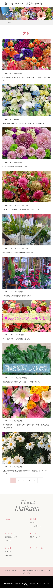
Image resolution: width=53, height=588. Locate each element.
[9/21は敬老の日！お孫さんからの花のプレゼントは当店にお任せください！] (26, 55)
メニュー (33, 533)
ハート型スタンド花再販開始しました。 (16, 339)
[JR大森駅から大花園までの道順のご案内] (26, 273)
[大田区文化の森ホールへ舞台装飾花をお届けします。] (26, 187)
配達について (10, 533)
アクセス (32, 523)
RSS (33, 579)
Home (7, 519)
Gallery (16, 119)
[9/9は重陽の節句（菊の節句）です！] (26, 143)
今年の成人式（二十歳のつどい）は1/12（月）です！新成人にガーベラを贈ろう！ (26, 426)
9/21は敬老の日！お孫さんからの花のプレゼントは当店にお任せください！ (26, 78)
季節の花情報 (18, 73)
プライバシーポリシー (38, 548)
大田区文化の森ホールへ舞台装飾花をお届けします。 (21, 209)
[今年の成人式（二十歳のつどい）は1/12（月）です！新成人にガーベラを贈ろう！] (26, 402)
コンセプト (34, 519)
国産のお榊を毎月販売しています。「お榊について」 (21, 382)
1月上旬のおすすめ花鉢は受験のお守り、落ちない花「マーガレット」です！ (26, 472)
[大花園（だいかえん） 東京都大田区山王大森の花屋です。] (26, 510)
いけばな (8, 540)
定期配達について (11, 537)
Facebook (8, 551)
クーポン (8, 548)
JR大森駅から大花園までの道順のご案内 (16, 296)
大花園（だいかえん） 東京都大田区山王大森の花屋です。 (31, 584)
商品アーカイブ (35, 537)
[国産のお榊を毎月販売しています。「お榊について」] (26, 359)
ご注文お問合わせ (35, 526)
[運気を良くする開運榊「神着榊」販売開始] (26, 230)
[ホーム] (3, 22)
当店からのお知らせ (21, 205)
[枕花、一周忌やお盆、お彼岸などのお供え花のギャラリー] (26, 100)
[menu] (49, 3)
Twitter (19, 579)
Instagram (8, 555)
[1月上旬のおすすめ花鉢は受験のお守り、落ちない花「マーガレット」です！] (26, 448)
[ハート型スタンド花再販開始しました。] (26, 316)
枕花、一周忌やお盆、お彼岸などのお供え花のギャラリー (23, 123)
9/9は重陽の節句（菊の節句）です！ (15, 166)
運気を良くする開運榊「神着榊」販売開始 (17, 252)
